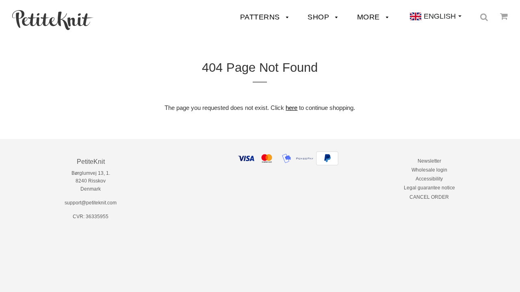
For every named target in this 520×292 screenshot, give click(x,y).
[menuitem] (52, 20)
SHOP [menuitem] (320, 17)
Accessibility (429, 179)
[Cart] (504, 16)
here (291, 107)
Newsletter (429, 161)
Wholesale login (429, 170)
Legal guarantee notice (429, 188)
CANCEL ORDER (429, 197)
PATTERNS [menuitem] (261, 17)
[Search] (484, 17)
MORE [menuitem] (369, 17)
